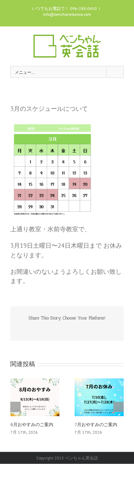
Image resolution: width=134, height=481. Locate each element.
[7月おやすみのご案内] (99, 397)
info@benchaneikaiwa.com (67, 14)
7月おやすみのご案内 (96, 424)
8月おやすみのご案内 (31, 424)
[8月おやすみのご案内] (34, 397)
